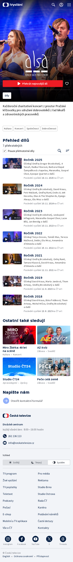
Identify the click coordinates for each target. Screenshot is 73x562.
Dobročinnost (49, 128)
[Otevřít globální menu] (69, 4)
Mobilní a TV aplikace (15, 521)
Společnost (33, 128)
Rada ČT (42, 500)
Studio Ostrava (46, 494)
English (6, 556)
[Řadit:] (67, 150)
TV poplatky (10, 487)
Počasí (6, 507)
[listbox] (36, 462)
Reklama (43, 480)
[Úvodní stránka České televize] (17, 416)
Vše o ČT (7, 527)
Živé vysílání (10, 480)
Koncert (19, 128)
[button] (13, 169)
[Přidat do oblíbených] (66, 83)
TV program (10, 473)
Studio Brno (45, 487)
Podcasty (8, 500)
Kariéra (42, 507)
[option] (14, 462)
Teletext (8, 494)
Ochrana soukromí (23, 556)
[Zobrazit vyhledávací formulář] (53, 4)
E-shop (7, 514)
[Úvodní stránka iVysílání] (13, 5)
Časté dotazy (45, 521)
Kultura (7, 128)
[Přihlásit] (61, 4)
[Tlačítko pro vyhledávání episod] (59, 151)
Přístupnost (43, 556)
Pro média (44, 473)
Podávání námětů (48, 514)
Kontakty (43, 527)
